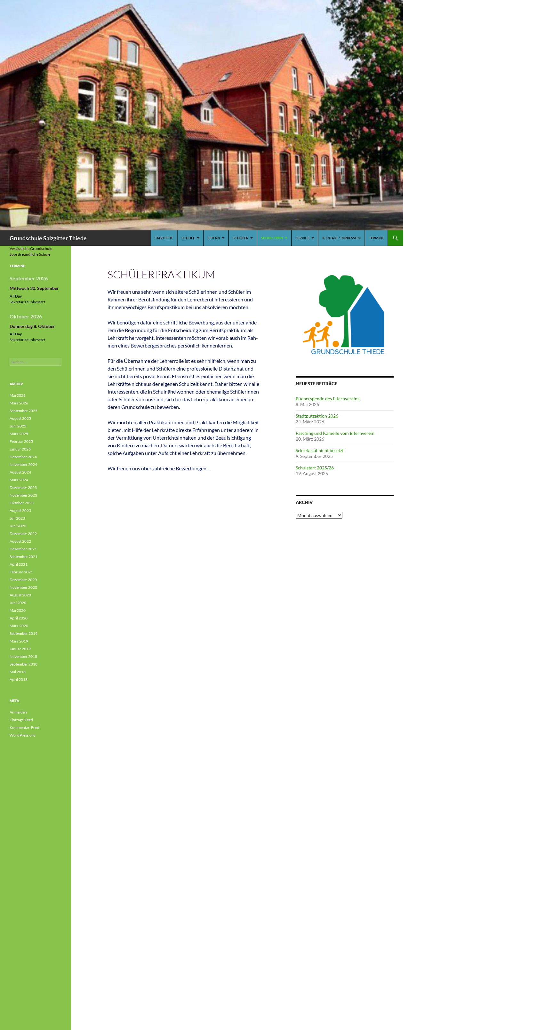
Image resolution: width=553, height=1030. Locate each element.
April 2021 (19, 564)
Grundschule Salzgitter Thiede (48, 238)
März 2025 (19, 433)
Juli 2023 (17, 518)
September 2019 (23, 633)
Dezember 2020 (23, 579)
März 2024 (19, 479)
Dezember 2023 (23, 487)
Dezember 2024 (23, 456)
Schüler (240, 238)
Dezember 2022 (23, 533)
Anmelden (18, 712)
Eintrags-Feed (21, 719)
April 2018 (19, 679)
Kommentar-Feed (24, 727)
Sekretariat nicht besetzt (320, 450)
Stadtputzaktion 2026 (317, 416)
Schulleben (272, 238)
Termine (376, 238)
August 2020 (20, 595)
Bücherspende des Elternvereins (327, 398)
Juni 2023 (18, 525)
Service (302, 238)
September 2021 (23, 556)
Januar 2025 (20, 449)
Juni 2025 (18, 426)
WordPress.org (22, 735)
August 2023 (20, 510)
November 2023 (23, 495)
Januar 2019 (20, 648)
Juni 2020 (18, 602)
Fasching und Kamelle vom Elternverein (335, 433)
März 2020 (19, 625)
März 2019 (19, 641)
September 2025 (23, 410)
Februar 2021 (21, 572)
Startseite (164, 238)
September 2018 (23, 664)
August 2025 (20, 418)
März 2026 (19, 403)
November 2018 (23, 656)
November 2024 (23, 464)
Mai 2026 (18, 395)
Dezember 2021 (23, 549)
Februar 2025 (21, 441)
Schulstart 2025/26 (315, 467)
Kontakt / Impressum (341, 238)
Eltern (214, 238)
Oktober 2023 (22, 502)
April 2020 (19, 618)
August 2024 (20, 472)
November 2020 (23, 587)
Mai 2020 (18, 610)
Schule (188, 238)
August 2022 (20, 541)
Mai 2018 (18, 671)
